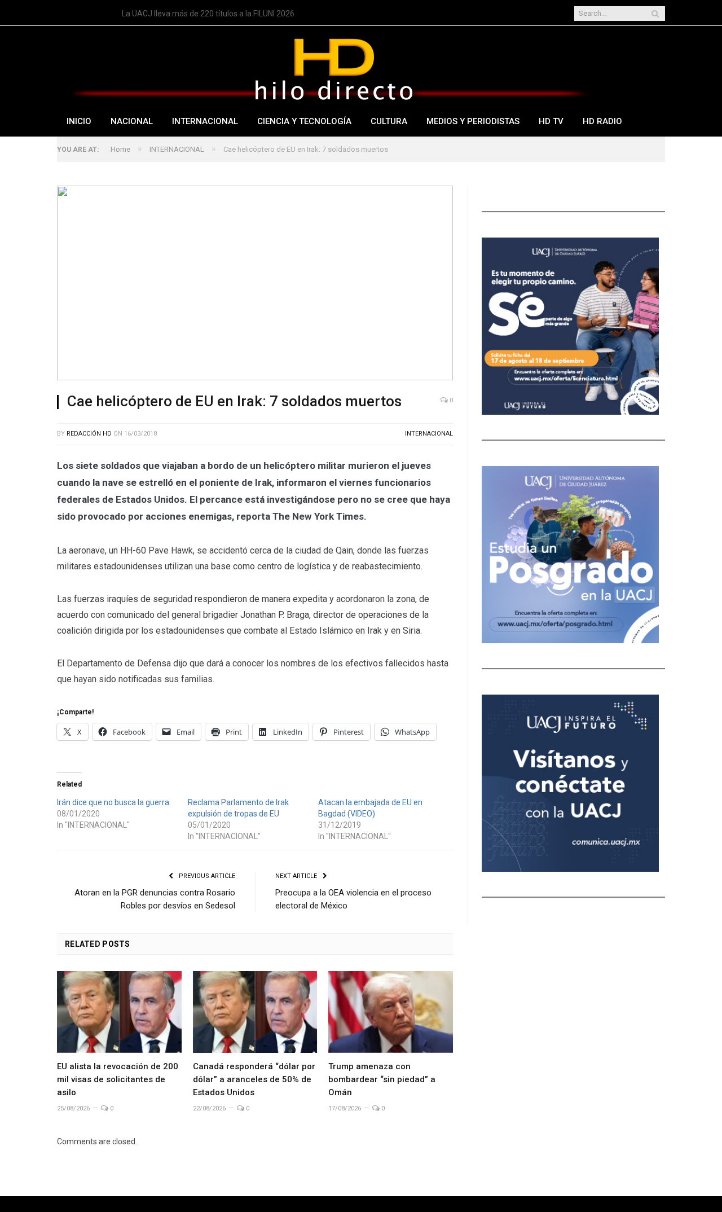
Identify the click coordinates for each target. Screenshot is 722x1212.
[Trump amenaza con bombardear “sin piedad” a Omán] (390, 1011)
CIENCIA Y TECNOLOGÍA (304, 121)
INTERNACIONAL (205, 121)
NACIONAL (132, 121)
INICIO (79, 121)
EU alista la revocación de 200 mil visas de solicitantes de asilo (231, 13)
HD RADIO (602, 121)
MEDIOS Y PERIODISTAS (473, 121)
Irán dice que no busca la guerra (113, 802)
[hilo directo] (333, 67)
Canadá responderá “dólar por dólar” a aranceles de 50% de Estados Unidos (254, 1079)
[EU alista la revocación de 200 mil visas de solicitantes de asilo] (119, 1011)
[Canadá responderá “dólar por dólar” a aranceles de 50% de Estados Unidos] (255, 1011)
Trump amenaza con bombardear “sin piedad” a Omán (381, 1079)
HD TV (551, 121)
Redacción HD (89, 433)
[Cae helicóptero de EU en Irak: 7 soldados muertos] (255, 285)
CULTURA (389, 121)
